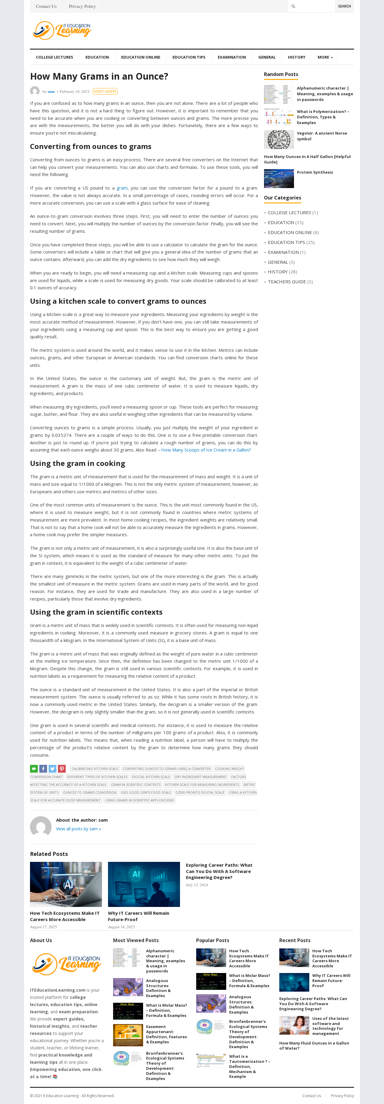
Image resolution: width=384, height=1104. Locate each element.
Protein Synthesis (315, 172)
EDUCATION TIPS (189, 57)
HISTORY (296, 57)
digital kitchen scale (151, 776)
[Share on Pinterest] (62, 769)
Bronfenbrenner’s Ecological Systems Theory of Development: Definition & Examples (165, 1066)
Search (344, 6)
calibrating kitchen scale (95, 768)
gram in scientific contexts (135, 784)
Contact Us (46, 6)
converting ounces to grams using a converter (167, 768)
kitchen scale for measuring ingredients (202, 784)
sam (51, 91)
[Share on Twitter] (52, 769)
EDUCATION (97, 57)
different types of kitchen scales (97, 776)
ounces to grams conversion (89, 792)
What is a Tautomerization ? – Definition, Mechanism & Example (249, 1066)
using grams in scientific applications (139, 800)
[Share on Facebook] (43, 769)
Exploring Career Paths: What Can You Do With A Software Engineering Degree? (219, 871)
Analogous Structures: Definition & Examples (158, 988)
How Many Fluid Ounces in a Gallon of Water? (314, 1045)
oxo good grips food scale (146, 792)
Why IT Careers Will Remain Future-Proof (331, 980)
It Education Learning (61, 1095)
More (323, 57)
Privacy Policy (82, 6)
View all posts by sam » (78, 829)
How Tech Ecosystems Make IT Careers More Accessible (65, 916)
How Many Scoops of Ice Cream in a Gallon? (206, 450)
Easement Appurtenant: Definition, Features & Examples (166, 1034)
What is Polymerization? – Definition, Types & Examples (323, 117)
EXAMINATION (232, 57)
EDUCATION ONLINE (140, 57)
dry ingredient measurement (201, 776)
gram (122, 188)
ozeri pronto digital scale (200, 792)
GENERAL (267, 57)
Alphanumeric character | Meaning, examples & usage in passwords (325, 93)
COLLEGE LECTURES (54, 57)
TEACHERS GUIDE (287, 281)
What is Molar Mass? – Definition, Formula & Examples (166, 1010)
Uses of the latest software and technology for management (330, 1026)
